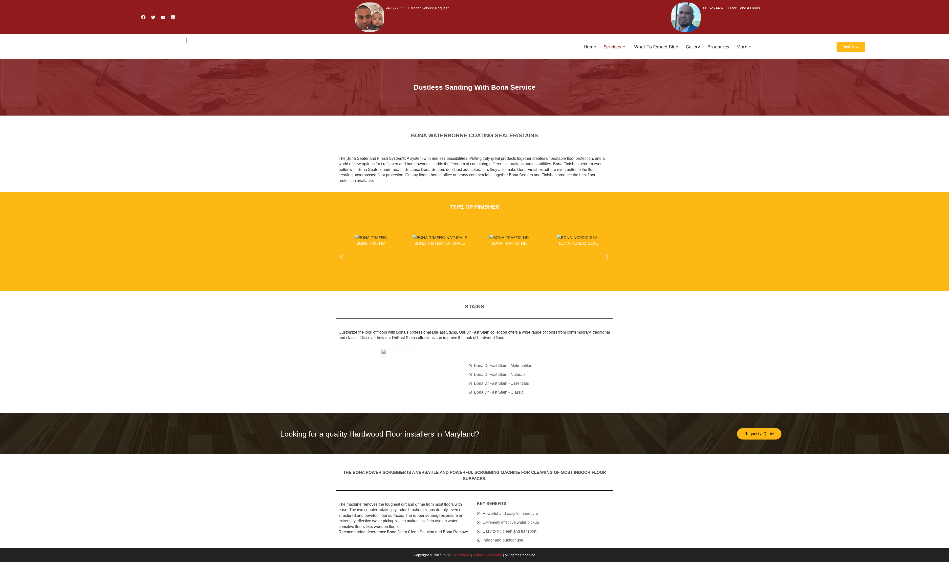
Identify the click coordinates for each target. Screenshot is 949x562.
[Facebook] (143, 17)
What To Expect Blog (656, 46)
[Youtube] (163, 17)
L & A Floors (460, 555)
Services (612, 46)
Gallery (693, 46)
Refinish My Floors (487, 555)
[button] (342, 257)
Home (590, 46)
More (741, 46)
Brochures (718, 46)
